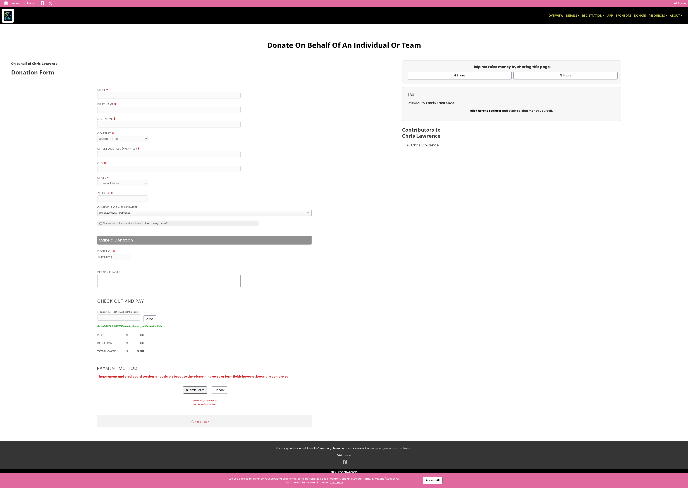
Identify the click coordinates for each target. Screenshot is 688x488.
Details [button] (571, 16)
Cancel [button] (219, 390)
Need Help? (202, 422)
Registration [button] (592, 16)
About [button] (675, 16)
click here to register (486, 111)
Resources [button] (657, 16)
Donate (640, 16)
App (610, 16)
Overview (556, 16)
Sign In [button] (681, 3)
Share (460, 75)
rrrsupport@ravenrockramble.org (391, 448)
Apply (150, 318)
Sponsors (623, 16)
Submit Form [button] (195, 390)
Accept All (432, 480)
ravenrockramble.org (22, 3)
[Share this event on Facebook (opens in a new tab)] (42, 3)
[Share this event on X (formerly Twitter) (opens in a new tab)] (50, 3)
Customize (336, 482)
